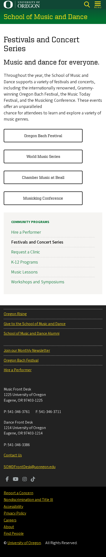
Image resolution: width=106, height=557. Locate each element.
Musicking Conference (43, 198)
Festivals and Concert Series (37, 242)
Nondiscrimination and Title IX (28, 499)
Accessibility (13, 506)
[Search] (87, 4)
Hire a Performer (26, 232)
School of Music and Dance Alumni (31, 333)
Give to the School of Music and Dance (35, 324)
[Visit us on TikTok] (33, 479)
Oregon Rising (15, 314)
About (9, 527)
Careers (10, 520)
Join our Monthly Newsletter (27, 350)
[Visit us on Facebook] (7, 479)
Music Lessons (24, 272)
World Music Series (43, 156)
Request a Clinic (25, 252)
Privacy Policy (15, 513)
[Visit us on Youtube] (15, 479)
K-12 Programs (24, 262)
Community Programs (30, 222)
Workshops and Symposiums (37, 282)
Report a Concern (18, 493)
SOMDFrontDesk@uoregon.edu (29, 467)
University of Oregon (24, 543)
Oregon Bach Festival (43, 135)
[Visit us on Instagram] (24, 479)
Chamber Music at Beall (43, 177)
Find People (14, 533)
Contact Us (13, 455)
